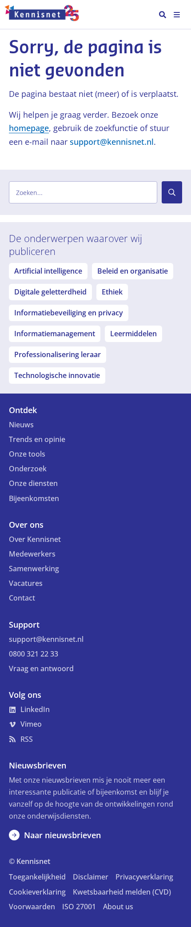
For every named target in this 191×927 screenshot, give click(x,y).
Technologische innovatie (57, 375)
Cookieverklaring (37, 892)
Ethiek (112, 292)
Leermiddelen (133, 333)
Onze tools (27, 454)
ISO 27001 (79, 906)
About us (118, 906)
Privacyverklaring (144, 877)
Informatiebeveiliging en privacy (68, 313)
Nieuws (21, 425)
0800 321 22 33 (33, 654)
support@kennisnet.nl (112, 141)
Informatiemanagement (54, 333)
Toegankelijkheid (37, 877)
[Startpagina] (46, 15)
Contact (22, 598)
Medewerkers (32, 554)
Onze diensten (33, 483)
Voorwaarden (32, 906)
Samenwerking (34, 568)
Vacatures (26, 583)
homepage (29, 128)
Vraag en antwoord (41, 668)
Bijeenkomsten (34, 498)
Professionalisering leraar (57, 354)
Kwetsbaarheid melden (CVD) (122, 892)
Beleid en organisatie (132, 271)
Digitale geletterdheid (50, 292)
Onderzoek (28, 468)
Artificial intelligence (48, 271)
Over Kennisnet (35, 539)
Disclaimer (90, 877)
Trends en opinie (37, 439)
